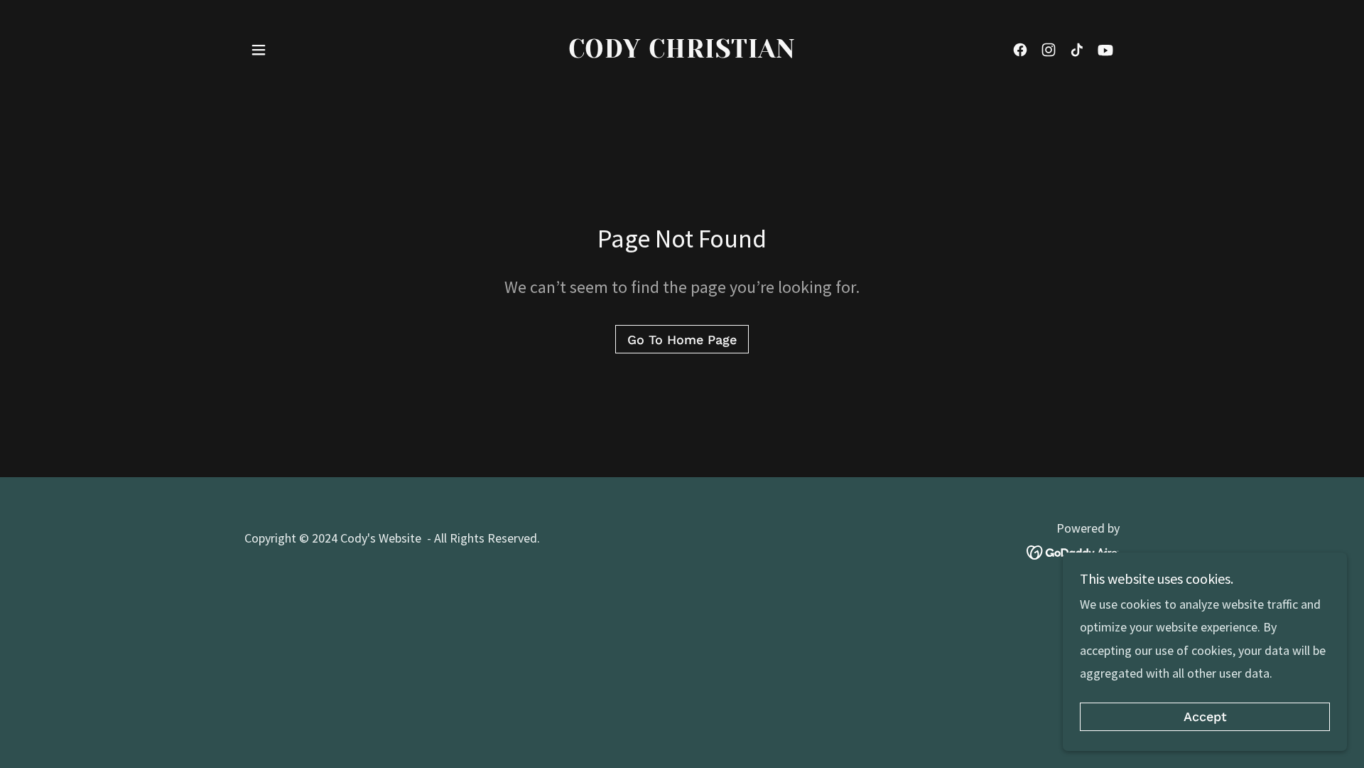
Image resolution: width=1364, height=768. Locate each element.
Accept (1205, 717)
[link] (682, 53)
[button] (258, 50)
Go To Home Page (682, 339)
